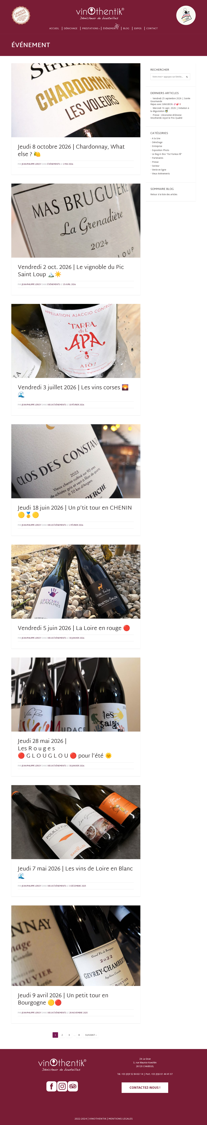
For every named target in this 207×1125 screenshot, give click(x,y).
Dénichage (70, 29)
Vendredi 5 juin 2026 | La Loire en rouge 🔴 (74, 628)
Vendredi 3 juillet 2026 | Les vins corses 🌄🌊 (73, 392)
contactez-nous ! (145, 1088)
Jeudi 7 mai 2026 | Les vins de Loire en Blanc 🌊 (75, 873)
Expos (138, 29)
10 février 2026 (76, 405)
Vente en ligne (159, 169)
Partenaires (157, 158)
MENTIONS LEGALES (121, 1119)
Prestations (90, 29)
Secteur (155, 166)
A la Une (156, 138)
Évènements (110, 29)
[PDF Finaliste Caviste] (39, 12)
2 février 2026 (76, 525)
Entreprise (157, 146)
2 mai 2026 (68, 164)
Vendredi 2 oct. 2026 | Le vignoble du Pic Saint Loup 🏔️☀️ (71, 271)
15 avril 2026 (69, 284)
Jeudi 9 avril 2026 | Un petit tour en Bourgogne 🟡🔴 (63, 1000)
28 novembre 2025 (78, 1013)
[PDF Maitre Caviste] (168, 12)
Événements (53, 164)
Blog (126, 29)
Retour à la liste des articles (163, 194)
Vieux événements (56, 405)
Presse (155, 162)
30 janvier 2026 (76, 638)
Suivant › (91, 1035)
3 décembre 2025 (77, 886)
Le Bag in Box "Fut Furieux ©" (167, 154)
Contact (152, 29)
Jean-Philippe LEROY (31, 164)
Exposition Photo (160, 150)
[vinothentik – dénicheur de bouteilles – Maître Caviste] (103, 12)
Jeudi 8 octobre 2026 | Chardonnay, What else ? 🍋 (71, 151)
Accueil (54, 29)
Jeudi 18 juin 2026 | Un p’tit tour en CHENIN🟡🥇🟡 (75, 512)
